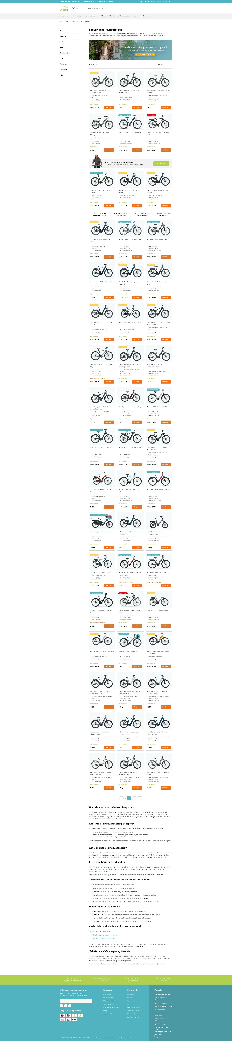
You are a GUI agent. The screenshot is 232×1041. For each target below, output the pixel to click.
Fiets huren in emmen (133, 1017)
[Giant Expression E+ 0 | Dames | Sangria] (131, 395)
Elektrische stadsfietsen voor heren (104, 938)
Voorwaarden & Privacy (112, 1037)
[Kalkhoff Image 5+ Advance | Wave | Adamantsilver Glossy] (102, 761)
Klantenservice (167, 1)
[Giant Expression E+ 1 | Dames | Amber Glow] (102, 478)
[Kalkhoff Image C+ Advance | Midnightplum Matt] (159, 520)
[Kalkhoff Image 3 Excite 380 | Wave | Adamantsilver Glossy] (130, 680)
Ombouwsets (107, 994)
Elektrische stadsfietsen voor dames (104, 935)
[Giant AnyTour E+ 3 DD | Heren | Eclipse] (102, 270)
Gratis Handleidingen (133, 1007)
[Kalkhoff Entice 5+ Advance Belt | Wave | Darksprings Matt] (130, 521)
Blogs (128, 1001)
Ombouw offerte (150, 1)
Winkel (159, 1)
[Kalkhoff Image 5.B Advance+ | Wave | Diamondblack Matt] (130, 79)
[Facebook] (61, 1005)
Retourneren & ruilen (133, 1011)
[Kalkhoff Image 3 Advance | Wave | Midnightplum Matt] (102, 721)
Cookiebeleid (122, 1037)
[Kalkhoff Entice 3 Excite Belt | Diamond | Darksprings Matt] (130, 721)
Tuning (105, 1011)
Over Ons (129, 997)
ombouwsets (142, 867)
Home (61, 21)
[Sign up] (90, 1000)
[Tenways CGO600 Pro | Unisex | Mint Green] (130, 478)
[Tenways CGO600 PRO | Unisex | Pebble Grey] (102, 353)
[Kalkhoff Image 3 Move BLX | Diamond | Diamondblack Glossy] (102, 395)
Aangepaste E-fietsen (109, 1014)
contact (104, 875)
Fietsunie (94, 956)
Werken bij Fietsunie (101, 1037)
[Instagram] (69, 1005)
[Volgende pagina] (140, 798)
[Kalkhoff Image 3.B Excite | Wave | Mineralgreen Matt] (102, 121)
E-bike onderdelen (108, 1004)
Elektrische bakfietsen (109, 1001)
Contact (129, 1037)
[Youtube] (65, 1005)
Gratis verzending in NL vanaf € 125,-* (71, 1)
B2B (128, 1004)
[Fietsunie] (64, 8)
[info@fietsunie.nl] (156, 1036)
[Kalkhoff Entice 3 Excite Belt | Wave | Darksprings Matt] (159, 721)
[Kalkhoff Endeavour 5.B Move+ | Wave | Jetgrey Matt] (159, 79)
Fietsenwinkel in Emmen (134, 1014)
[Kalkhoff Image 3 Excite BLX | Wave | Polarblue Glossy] (159, 680)
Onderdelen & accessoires (111, 1007)
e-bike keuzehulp (115, 857)
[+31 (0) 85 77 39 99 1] (160, 1036)
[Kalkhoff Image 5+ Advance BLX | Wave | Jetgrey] (159, 761)
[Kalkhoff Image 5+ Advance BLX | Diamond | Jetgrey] (130, 761)
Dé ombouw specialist (89, 1)
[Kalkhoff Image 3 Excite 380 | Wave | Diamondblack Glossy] (102, 680)
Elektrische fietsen (108, 997)
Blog (141, 1)
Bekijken (108, 107)
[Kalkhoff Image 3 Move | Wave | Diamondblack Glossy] (159, 353)
